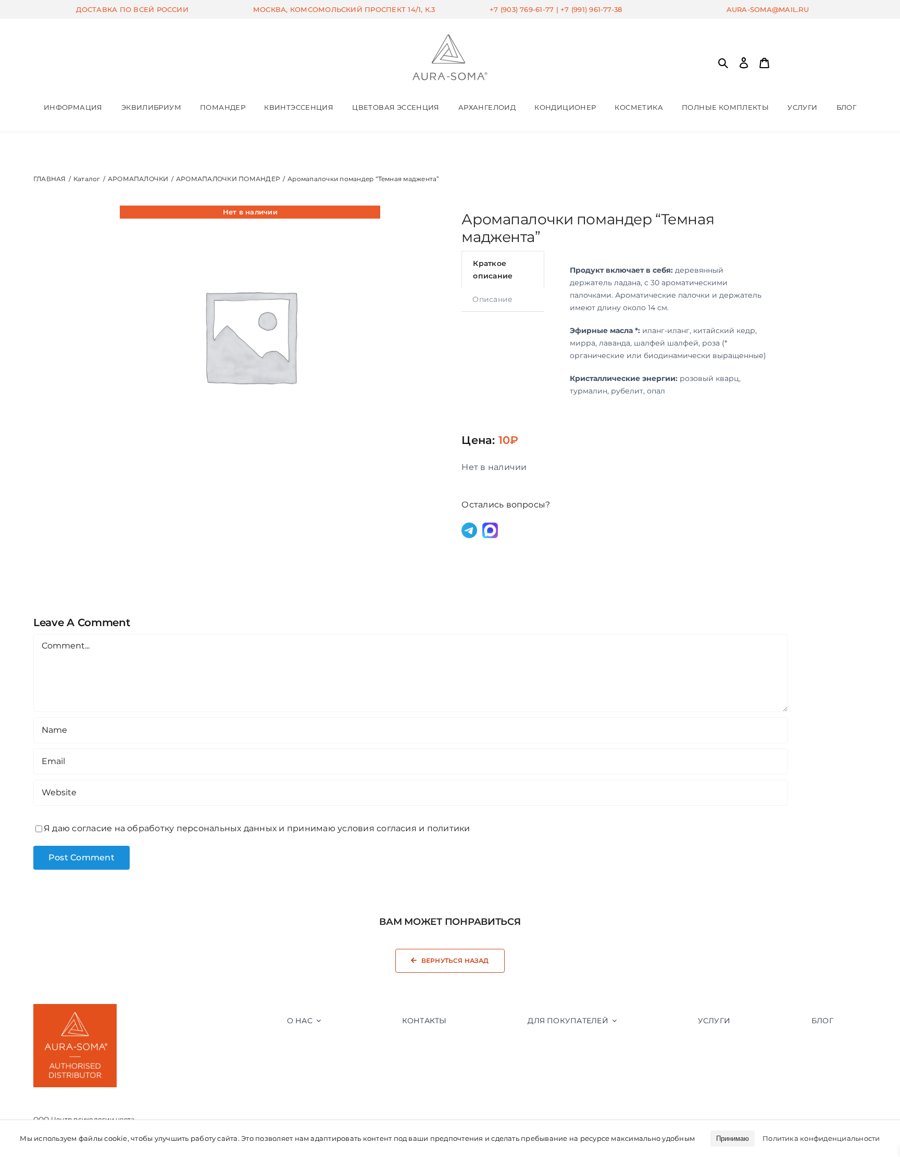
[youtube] (202, 1113)
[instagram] (139, 1113)
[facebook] (161, 1113)
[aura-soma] (450, 38)
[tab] (502, 269)
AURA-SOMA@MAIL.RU (768, 9)
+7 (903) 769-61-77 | (525, 9)
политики (448, 828)
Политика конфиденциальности (821, 1138)
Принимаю (732, 1138)
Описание (492, 299)
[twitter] (182, 1113)
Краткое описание (492, 270)
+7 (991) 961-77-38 (591, 9)
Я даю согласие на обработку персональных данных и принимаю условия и (257, 828)
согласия (397, 828)
